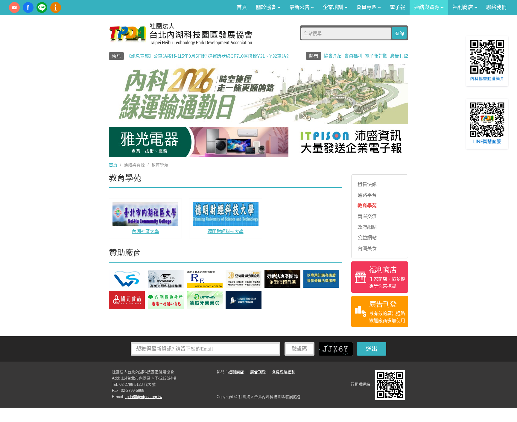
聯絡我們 (496, 7)
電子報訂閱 (376, 55)
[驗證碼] (337, 348)
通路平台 (367, 195)
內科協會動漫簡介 (55, 7)
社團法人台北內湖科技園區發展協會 (181, 33)
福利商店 (236, 372)
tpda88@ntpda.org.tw (143, 396)
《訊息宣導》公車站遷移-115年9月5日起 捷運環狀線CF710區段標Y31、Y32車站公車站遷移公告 (222, 56)
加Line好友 (42, 7)
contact (14, 7)
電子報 (397, 7)
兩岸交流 (367, 216)
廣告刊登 (399, 55)
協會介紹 (333, 55)
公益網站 (367, 237)
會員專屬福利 (283, 372)
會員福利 (353, 55)
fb (28, 7)
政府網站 (367, 227)
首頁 (242, 7)
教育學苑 (367, 205)
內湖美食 (367, 248)
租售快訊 (367, 184)
